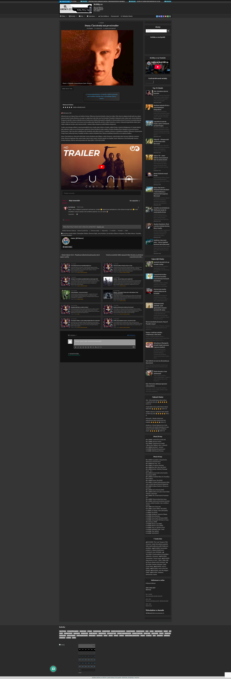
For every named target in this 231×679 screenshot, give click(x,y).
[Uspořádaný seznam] (85, 347)
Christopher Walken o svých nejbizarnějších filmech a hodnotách (85, 320)
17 (79, 663)
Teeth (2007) (155, 533)
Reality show (155, 633)
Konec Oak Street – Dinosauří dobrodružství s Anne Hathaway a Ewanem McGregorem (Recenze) (161, 192)
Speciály (116, 635)
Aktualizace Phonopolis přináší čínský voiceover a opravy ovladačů (161, 345)
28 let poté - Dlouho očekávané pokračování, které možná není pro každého (156, 420)
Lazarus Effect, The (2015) (159, 508)
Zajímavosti (160, 635)
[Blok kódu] (93, 347)
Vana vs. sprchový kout (158, 527)
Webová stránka (68, 247)
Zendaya (69, 235)
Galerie (151, 631)
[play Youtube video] (101, 167)
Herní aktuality (158, 631)
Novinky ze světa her (137, 633)
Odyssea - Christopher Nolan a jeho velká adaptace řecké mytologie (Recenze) (125, 293)
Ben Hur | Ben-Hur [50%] (159, 467)
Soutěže (110, 635)
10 (79, 659)
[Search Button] (170, 16)
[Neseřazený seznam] (88, 347)
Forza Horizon (156, 516)
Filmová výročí (106, 631)
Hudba (61, 633)
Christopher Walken (82, 233)
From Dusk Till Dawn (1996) (160, 518)
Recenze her (168, 633)
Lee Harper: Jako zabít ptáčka (159, 510)
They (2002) (155, 531)
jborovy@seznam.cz (158, 613)
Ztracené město (157, 441)
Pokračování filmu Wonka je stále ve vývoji (122, 265)
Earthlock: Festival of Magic (159, 514)
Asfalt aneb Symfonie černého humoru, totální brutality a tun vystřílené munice (158, 503)
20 (89, 663)
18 (82, 663)
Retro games (92, 635)
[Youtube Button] (166, 16)
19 (85, 663)
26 (86, 666)
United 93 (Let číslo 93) (159, 439)
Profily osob (147, 633)
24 (79, 666)
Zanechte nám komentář (110, 28)
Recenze (161, 633)
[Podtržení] (80, 347)
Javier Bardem (101, 233)
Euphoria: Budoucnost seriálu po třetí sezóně (123, 307)
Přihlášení (132, 335)
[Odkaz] (96, 347)
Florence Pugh (93, 233)
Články (74, 638)
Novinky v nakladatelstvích (124, 633)
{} (98, 347)
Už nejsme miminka (158, 465)
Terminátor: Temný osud (153, 558)
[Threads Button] (161, 16)
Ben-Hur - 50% (156, 463)
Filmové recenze (123, 285)
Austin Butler (72, 233)
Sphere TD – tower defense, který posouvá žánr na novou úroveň (161, 158)
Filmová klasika (97, 631)
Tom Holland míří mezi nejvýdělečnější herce (81, 265)
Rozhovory (99, 635)
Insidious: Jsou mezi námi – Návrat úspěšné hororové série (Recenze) (161, 242)
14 (91, 659)
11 (82, 659)
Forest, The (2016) (157, 480)
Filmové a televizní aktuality (82, 272)
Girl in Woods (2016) (158, 490)
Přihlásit (148, 583)
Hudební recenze (68, 633)
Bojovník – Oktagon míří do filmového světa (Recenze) (161, 141)
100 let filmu (63, 631)
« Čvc (79, 672)
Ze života (69, 638)
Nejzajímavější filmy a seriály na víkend (79, 307)
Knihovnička (77, 633)
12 (85, 659)
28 (91, 666)
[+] (101, 347)
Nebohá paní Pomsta (158, 451)
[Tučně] (75, 347)
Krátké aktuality (93, 633)
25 (82, 666)
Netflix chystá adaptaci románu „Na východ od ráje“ (124, 320)
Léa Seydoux (110, 233)
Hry (82, 16)
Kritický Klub (84, 633)
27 (89, 666)
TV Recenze (148, 635)
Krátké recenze (102, 633)
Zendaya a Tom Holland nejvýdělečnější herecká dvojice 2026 (84, 279)
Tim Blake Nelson (130, 233)
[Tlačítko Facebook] (159, 16)
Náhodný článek (127, 16)
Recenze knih (63, 635)
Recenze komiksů (71, 635)
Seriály (73, 16)
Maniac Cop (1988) (157, 523)
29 (94, 666)
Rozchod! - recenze (157, 447)
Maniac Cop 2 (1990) (157, 525)
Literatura (92, 16)
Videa (154, 635)
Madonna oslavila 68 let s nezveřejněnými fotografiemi (161, 107)
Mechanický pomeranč (158, 449)
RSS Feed (148, 589)
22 (94, 663)
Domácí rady (83, 631)
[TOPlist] (62, 645)
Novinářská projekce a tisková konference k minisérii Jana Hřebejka (156, 550)
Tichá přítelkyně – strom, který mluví (79, 292)
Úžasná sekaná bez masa (159, 499)
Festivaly (90, 631)
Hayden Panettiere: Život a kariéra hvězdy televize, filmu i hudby (162, 226)
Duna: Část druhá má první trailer (102, 25)
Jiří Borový (90, 28)
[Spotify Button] (168, 16)
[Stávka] (83, 347)
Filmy (63, 16)
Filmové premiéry (131, 631)
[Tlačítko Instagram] (163, 16)
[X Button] (157, 16)
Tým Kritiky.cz (104, 16)
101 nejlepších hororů (72, 631)
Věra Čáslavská (156, 506)
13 (88, 659)
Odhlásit (153, 583)
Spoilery (122, 635)
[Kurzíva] (78, 347)
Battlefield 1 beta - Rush (158, 529)
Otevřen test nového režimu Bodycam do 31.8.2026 (160, 291)
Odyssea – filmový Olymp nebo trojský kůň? (123, 279)
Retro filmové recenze (82, 635)
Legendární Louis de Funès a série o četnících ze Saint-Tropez (161, 123)
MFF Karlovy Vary (111, 633)
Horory (166, 631)
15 (94, 659)
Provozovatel (115, 16)
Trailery (102, 23)
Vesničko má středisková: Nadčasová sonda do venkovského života (162, 210)
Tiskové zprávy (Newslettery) (132, 635)
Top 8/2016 (154, 512)
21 (91, 663)
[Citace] (91, 347)
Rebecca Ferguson (119, 233)
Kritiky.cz (98, 4)
